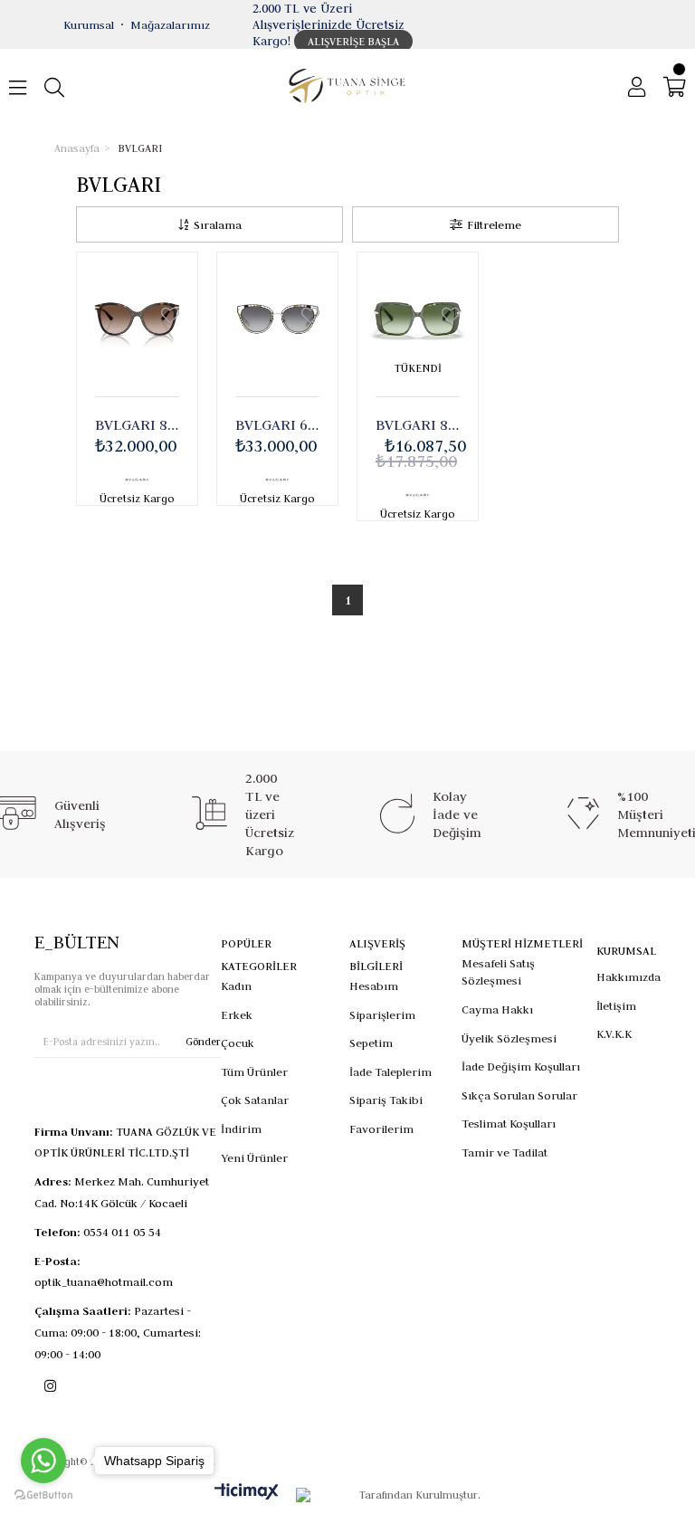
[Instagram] (50, 1386)
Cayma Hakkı (497, 1009)
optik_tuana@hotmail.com (103, 1281)
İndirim (241, 1128)
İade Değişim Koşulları (521, 1066)
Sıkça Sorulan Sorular (519, 1095)
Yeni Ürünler (254, 1157)
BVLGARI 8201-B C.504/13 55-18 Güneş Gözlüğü (137, 424)
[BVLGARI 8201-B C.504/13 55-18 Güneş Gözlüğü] (137, 317)
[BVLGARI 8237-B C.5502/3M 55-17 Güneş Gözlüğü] (417, 317)
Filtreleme (494, 224)
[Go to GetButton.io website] (43, 1495)
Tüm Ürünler (254, 1071)
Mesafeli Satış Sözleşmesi (498, 972)
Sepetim (371, 1042)
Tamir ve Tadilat (504, 1152)
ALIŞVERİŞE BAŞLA (353, 41)
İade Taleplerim (390, 1071)
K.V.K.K (614, 1033)
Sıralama (218, 224)
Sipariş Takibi (386, 1099)
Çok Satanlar (255, 1099)
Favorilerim (381, 1128)
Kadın (236, 985)
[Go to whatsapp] (43, 1460)
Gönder (203, 1041)
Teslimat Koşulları (509, 1123)
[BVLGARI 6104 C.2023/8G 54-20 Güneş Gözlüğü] (277, 317)
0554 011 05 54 (122, 1231)
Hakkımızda (628, 976)
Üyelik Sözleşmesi (509, 1038)
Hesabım (373, 985)
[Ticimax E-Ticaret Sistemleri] (246, 1492)
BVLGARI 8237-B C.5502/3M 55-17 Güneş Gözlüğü (418, 424)
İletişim (616, 1005)
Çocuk (237, 1042)
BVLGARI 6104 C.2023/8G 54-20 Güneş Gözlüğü (277, 424)
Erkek (236, 1014)
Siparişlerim (382, 1014)
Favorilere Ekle (170, 316)
